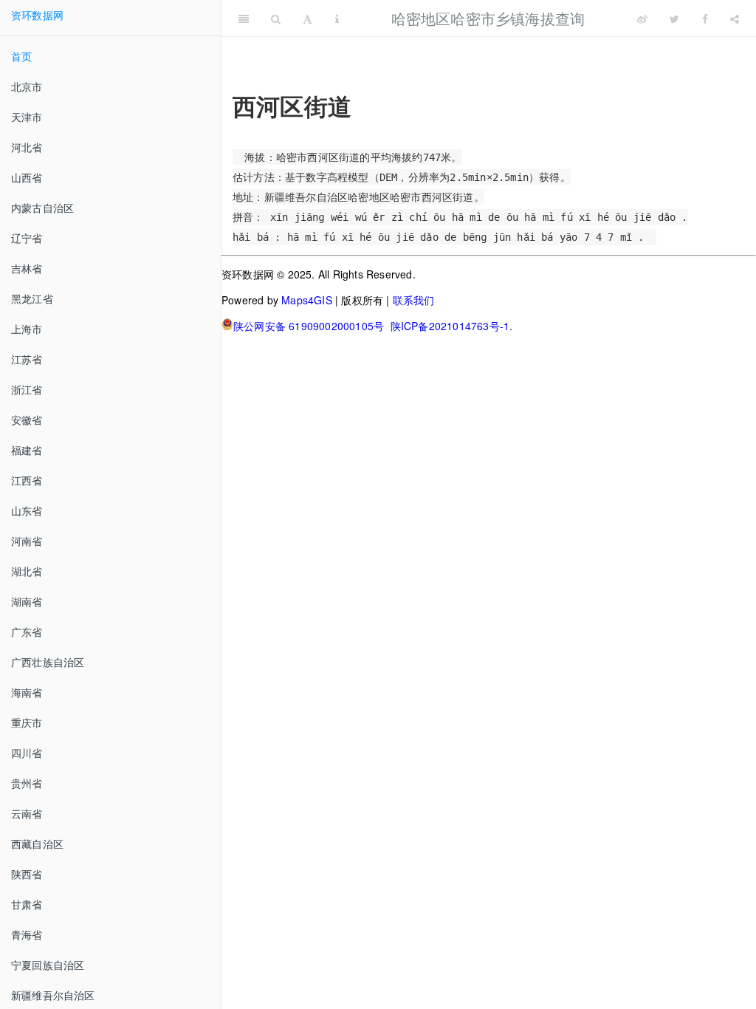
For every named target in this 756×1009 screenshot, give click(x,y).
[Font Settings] (307, 18)
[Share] (734, 18)
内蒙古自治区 (42, 207)
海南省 (27, 692)
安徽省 (27, 419)
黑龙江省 (32, 298)
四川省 (27, 752)
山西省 (27, 177)
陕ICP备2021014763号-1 (450, 325)
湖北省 (27, 571)
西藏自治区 (37, 843)
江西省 (27, 480)
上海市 (27, 328)
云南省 (27, 813)
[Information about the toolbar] (337, 18)
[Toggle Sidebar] (243, 18)
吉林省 (27, 268)
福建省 (27, 449)
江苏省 (27, 359)
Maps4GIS (306, 300)
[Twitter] (674, 18)
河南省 (27, 540)
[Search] (276, 18)
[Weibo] (642, 18)
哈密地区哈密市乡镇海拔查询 (488, 18)
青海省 (27, 934)
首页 (21, 56)
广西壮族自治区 (47, 661)
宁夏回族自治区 (47, 964)
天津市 (27, 116)
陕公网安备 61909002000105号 (308, 325)
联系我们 (414, 300)
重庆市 (27, 722)
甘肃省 (27, 904)
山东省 (27, 510)
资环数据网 (37, 14)
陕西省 (27, 873)
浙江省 (27, 389)
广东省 (27, 631)
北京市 (27, 86)
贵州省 (27, 783)
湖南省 (27, 601)
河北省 (27, 147)
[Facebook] (705, 18)
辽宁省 (27, 237)
